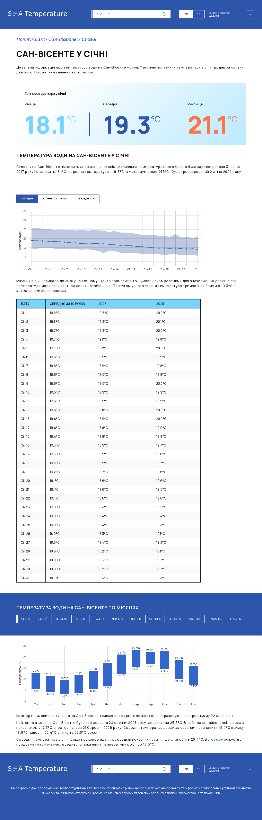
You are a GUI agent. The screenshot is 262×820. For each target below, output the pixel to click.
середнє (27, 198)
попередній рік (85, 198)
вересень (175, 619)
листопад (215, 619)
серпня (128, 715)
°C (186, 14)
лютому (215, 739)
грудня (156, 739)
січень (25, 619)
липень (136, 619)
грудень (235, 619)
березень (61, 619)
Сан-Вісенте (62, 39)
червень (117, 619)
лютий (42, 619)
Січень (89, 39)
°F (198, 14)
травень (98, 619)
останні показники (55, 198)
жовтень (194, 619)
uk (250, 769)
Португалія (29, 39)
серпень (154, 619)
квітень (80, 619)
